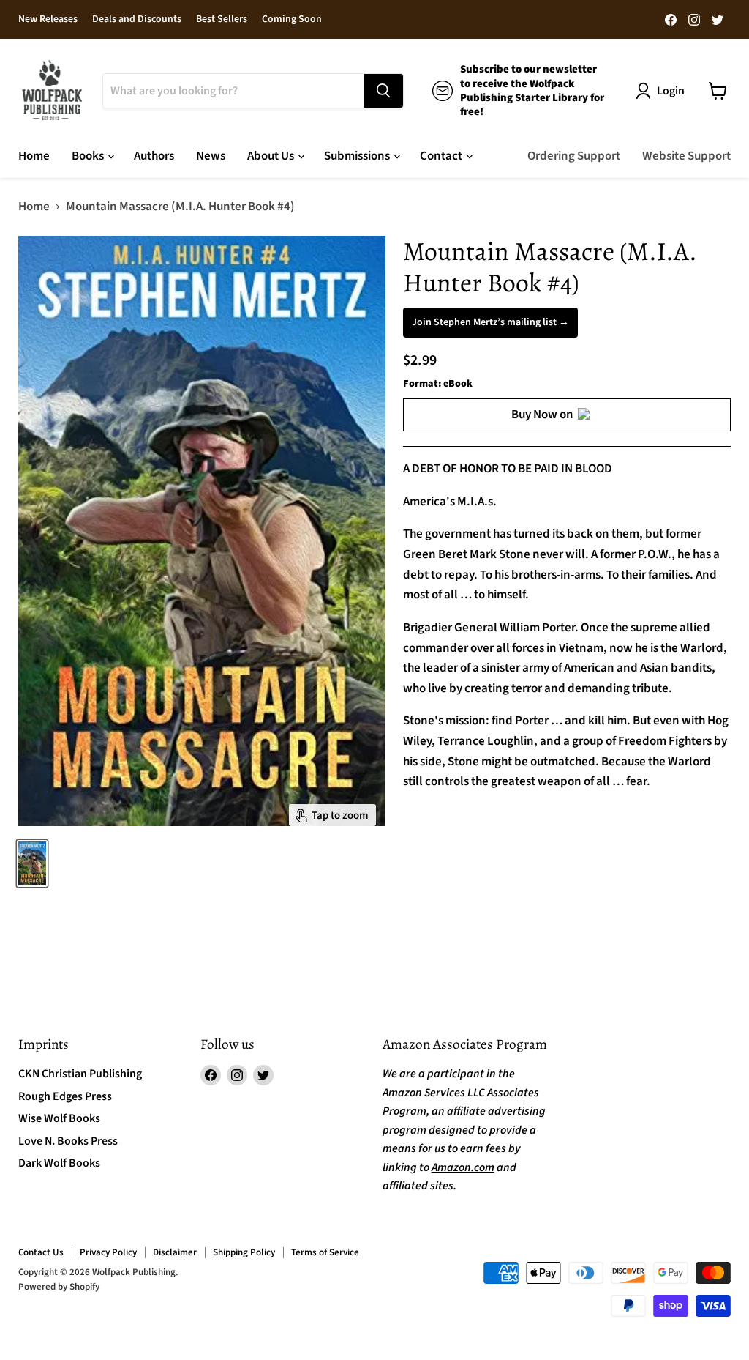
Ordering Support (573, 156)
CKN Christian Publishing (80, 1074)
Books (89, 156)
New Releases (48, 20)
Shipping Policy (244, 1252)
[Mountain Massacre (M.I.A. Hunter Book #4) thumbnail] (32, 863)
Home (34, 156)
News (210, 156)
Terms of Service (325, 1252)
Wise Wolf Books (59, 1118)
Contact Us (41, 1252)
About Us (271, 156)
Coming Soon (292, 20)
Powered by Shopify (58, 1286)
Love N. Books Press (68, 1141)
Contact (442, 156)
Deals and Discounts (136, 20)
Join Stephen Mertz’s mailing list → (490, 322)
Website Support (686, 156)
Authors (154, 156)
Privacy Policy (108, 1252)
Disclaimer (175, 1252)
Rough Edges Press (65, 1096)
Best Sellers (221, 20)
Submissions (358, 156)
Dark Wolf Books (59, 1163)
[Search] (383, 91)
